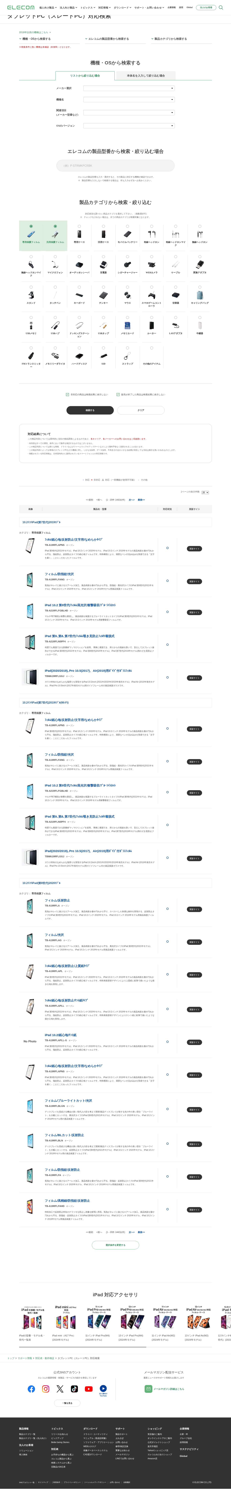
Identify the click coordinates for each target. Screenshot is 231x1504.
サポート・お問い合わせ (148, 7)
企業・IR (184, 1434)
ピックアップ (57, 1438)
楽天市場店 (153, 1446)
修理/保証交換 (122, 1446)
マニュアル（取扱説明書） (95, 1438)
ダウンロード (121, 7)
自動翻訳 (126, 1482)
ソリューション (26, 1450)
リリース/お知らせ (59, 1434)
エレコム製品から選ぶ (61, 1459)
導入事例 (23, 1454)
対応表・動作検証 (44, 1358)
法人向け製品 (67, 7)
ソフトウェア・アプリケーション (98, 1442)
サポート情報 (25, 1358)
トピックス (86, 7)
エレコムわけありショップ (160, 1454)
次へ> (132, 500)
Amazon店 (152, 1458)
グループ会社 (186, 1438)
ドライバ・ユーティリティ (95, 1434)
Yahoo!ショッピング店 (158, 1450)
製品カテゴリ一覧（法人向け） (33, 1438)
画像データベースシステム (95, 1450)
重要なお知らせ (123, 1450)
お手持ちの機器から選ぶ (62, 1454)
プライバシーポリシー (72, 1482)
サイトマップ (43, 1482)
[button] (57, 1429)
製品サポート (122, 1434)
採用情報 (184, 1442)
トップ (10, 1358)
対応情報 (103, 7)
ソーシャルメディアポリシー (95, 1482)
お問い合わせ (122, 1442)
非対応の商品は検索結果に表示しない (89, 394)
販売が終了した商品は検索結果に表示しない (143, 394)
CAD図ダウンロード (92, 1454)
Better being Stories (60, 1442)
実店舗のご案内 (155, 1434)
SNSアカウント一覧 (26, 1482)
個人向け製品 (46, 7)
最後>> (141, 500)
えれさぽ (120, 1438)
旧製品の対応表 (58, 1467)
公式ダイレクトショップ (159, 1442)
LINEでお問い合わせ (125, 1458)
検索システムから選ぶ (61, 1463)
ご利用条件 (56, 1482)
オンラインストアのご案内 (160, 1438)
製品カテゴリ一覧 (27, 1434)
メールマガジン (123, 1454)
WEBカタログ (89, 1446)
